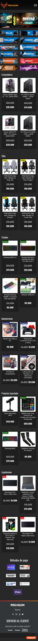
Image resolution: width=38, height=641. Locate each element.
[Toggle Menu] (35, 5)
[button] (35, 18)
